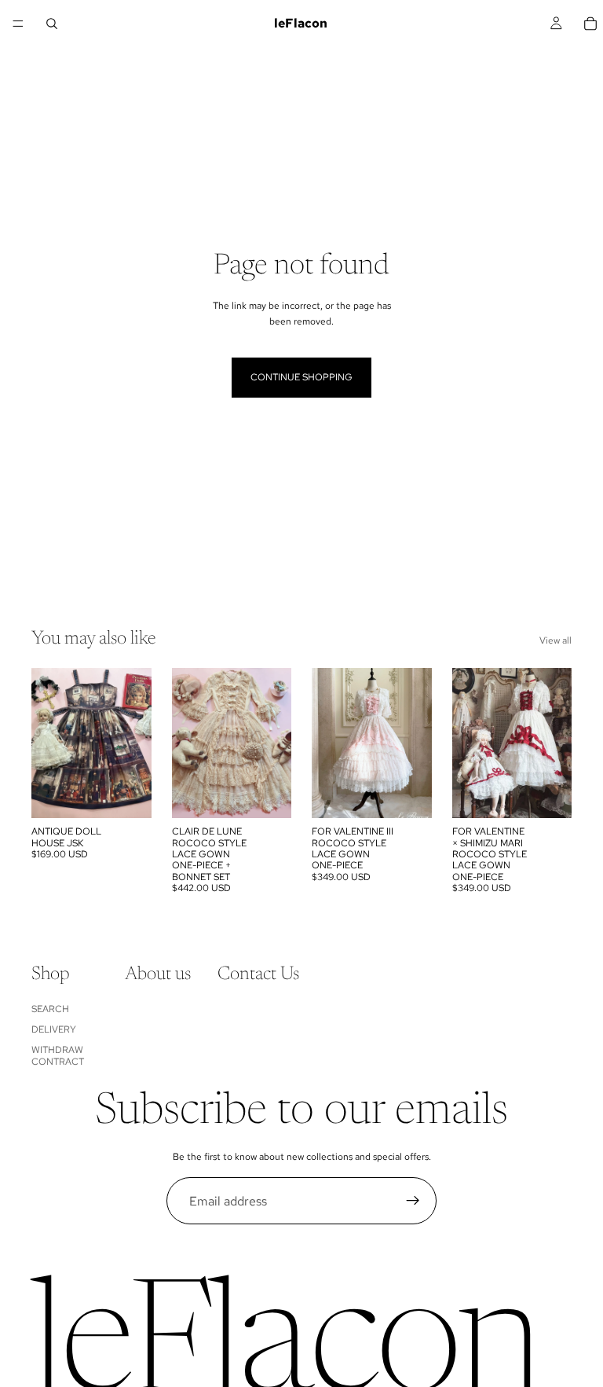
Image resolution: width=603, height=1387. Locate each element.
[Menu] (18, 24)
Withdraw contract (57, 1056)
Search (50, 1009)
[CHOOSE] (127, 794)
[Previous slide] (48, 743)
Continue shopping (301, 377)
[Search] (52, 23)
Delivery (53, 1029)
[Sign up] (413, 1200)
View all (555, 640)
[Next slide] (134, 743)
